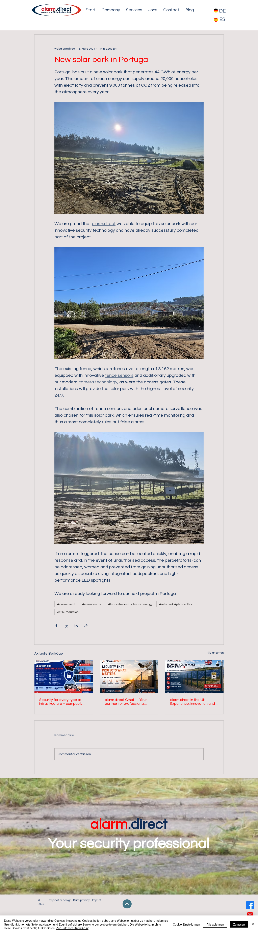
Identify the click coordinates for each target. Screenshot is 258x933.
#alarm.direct (66, 604)
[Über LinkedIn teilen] (76, 626)
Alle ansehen (215, 652)
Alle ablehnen (215, 924)
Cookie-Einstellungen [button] (186, 924)
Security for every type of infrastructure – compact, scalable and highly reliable (61, 702)
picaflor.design (62, 900)
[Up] (127, 903)
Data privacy (81, 900)
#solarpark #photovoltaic (176, 604)
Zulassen (239, 924)
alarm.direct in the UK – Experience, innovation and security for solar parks (192, 702)
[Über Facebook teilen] (56, 626)
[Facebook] (250, 905)
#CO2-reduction (68, 612)
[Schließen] (253, 924)
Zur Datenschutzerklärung (72, 928)
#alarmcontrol (91, 604)
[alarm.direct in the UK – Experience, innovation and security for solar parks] (194, 676)
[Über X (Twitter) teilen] (66, 626)
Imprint (96, 900)
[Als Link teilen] (86, 626)
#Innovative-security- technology (130, 604)
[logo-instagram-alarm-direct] (250, 915)
